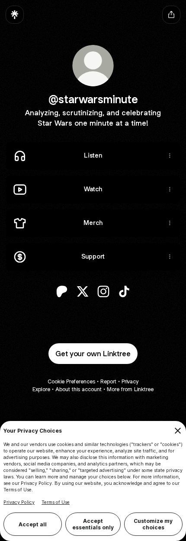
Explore (41, 389)
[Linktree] (14, 14)
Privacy (130, 381)
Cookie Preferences (71, 381)
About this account (78, 389)
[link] (61, 291)
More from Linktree (130, 389)
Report (108, 381)
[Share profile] (171, 14)
